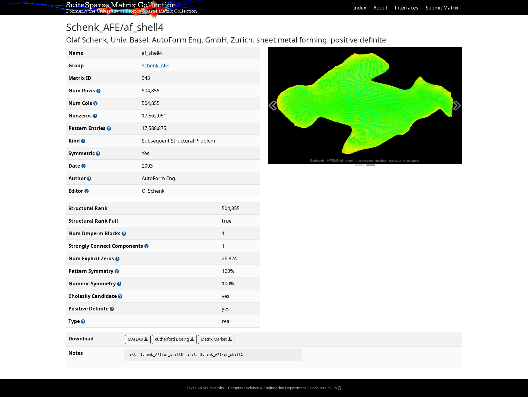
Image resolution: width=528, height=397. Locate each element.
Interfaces (406, 7)
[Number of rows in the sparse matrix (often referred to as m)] (98, 91)
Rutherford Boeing (172, 339)
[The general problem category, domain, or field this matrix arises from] (83, 141)
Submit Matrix (442, 7)
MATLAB (136, 339)
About (380, 7)
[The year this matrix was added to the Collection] (83, 166)
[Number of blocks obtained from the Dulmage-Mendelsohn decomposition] (124, 233)
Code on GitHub (324, 388)
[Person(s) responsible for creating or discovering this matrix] (89, 178)
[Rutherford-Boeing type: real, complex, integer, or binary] (83, 321)
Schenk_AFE (155, 65)
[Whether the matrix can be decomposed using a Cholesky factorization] (120, 296)
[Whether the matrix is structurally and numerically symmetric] (98, 153)
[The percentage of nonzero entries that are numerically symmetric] (119, 284)
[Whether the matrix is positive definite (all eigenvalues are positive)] (112, 309)
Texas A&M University (205, 388)
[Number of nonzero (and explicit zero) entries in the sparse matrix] (109, 128)
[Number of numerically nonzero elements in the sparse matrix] (95, 116)
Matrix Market (214, 339)
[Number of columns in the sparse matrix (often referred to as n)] (95, 103)
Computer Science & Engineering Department (267, 388)
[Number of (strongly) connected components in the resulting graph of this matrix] (146, 246)
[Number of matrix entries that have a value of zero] (117, 259)
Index (359, 7)
